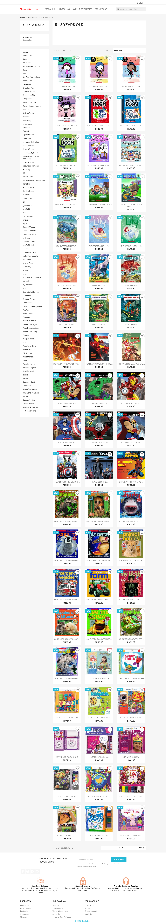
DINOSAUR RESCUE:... (99, 285)
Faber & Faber (28, 149)
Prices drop (24, 905)
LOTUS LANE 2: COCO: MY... (99, 86)
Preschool (50, 9)
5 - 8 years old (33, 25)
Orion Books (27, 303)
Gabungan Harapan (31, 166)
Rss (32, 871)
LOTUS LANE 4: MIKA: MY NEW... (67, 126)
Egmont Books (28, 135)
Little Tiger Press (29, 252)
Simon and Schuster (31, 393)
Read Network (28, 371)
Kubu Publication (29, 234)
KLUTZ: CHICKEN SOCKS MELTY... (99, 796)
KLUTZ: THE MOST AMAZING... (99, 836)
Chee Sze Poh (28, 88)
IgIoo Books (27, 198)
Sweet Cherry (28, 404)
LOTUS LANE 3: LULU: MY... (131, 86)
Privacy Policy (58, 908)
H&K (24, 173)
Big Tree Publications (31, 77)
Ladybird (26, 238)
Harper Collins (28, 177)
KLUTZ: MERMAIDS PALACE (99, 678)
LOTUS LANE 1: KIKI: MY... (67, 86)
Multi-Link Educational (32, 278)
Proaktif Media (28, 357)
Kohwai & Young (29, 227)
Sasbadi (26, 378)
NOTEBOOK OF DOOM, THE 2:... (131, 126)
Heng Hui (26, 184)
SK (68, 9)
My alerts (88, 914)
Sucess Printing (29, 400)
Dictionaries (85, 9)
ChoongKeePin (29, 95)
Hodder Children (29, 187)
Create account (91, 911)
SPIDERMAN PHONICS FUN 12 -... (131, 482)
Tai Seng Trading (29, 411)
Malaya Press (28, 263)
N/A (24, 288)
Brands (26, 52)
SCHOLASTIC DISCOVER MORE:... (66, 521)
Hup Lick (26, 195)
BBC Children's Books (31, 66)
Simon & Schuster (30, 389)
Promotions (101, 9)
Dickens (26, 110)
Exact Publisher (29, 146)
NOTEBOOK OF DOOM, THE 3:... (67, 165)
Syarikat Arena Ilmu (30, 407)
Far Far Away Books (30, 153)
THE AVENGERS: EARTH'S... (67, 403)
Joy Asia (26, 223)
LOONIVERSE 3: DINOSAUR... (66, 246)
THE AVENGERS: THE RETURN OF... (67, 482)
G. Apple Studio (29, 162)
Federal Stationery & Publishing (31, 157)
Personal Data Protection (62, 917)
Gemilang (26, 169)
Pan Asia (26, 310)
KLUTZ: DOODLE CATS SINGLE (67, 757)
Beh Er (25, 70)
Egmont (26, 131)
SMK (74, 9)
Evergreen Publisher (31, 142)
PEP (24, 342)
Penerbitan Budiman (31, 328)
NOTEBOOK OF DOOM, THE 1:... (99, 126)
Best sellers (24, 911)
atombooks (27, 55)
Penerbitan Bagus (30, 324)
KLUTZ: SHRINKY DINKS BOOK (99, 718)
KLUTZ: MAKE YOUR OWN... (131, 757)
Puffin (25, 360)
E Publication (28, 124)
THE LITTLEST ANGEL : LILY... (99, 246)
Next (142, 847)
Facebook (23, 871)
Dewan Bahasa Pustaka (32, 106)
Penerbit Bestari (29, 321)
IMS (24, 213)
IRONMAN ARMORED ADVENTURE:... (66, 364)
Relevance (129, 50)
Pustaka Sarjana (29, 368)
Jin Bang (26, 220)
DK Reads (26, 117)
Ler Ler (25, 249)
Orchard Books (29, 299)
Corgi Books (27, 99)
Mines (25, 274)
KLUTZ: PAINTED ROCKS (67, 796)
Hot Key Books (28, 191)
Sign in (87, 908)
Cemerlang (27, 84)
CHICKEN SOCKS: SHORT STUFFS (131, 678)
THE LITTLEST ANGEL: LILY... (131, 246)
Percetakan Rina (29, 346)
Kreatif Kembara (29, 231)
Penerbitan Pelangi (30, 332)
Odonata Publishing (31, 292)
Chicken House (29, 92)
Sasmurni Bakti (29, 382)
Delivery (56, 905)
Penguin (26, 335)
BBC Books (27, 63)
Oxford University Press (32, 306)
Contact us (24, 914)
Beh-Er (25, 74)
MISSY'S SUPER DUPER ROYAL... (99, 165)
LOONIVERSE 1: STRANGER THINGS (99, 204)
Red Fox (26, 375)
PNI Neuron (27, 353)
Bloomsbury (27, 81)
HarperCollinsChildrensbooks (34, 180)
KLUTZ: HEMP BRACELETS (67, 836)
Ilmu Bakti (26, 209)
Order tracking (90, 905)
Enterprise (27, 138)
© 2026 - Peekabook (83, 921)
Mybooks (26, 281)
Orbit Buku (27, 296)
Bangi (25, 59)
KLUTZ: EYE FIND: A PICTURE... (131, 718)
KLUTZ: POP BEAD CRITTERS (67, 718)
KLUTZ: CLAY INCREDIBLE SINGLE (131, 796)
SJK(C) (62, 9)
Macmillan (27, 259)
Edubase (26, 128)
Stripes (26, 396)
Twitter (28, 871)
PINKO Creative (29, 350)
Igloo (25, 202)
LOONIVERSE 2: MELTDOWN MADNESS (131, 205)
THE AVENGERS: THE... (99, 482)
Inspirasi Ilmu (28, 216)
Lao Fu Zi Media (29, 245)
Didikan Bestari (29, 113)
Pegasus (26, 317)
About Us (56, 914)
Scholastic (27, 386)
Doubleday (27, 120)
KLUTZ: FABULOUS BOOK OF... (131, 836)
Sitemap (23, 917)
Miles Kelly (27, 267)
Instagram (37, 871)
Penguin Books (29, 339)
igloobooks (27, 205)
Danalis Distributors (31, 102)
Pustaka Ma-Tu (29, 364)
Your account (92, 901)
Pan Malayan (28, 314)
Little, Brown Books (30, 256)
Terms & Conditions (60, 911)
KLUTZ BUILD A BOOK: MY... (99, 757)
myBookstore (28, 285)
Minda (25, 270)
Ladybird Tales (29, 241)
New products (25, 908)
